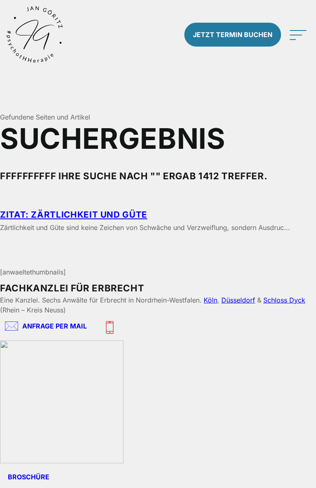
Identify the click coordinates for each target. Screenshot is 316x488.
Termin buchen (232, 34)
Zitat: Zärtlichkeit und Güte (73, 214)
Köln (210, 300)
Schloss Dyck (284, 300)
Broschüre (28, 477)
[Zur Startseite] (39, 34)
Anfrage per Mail (54, 326)
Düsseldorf (238, 300)
